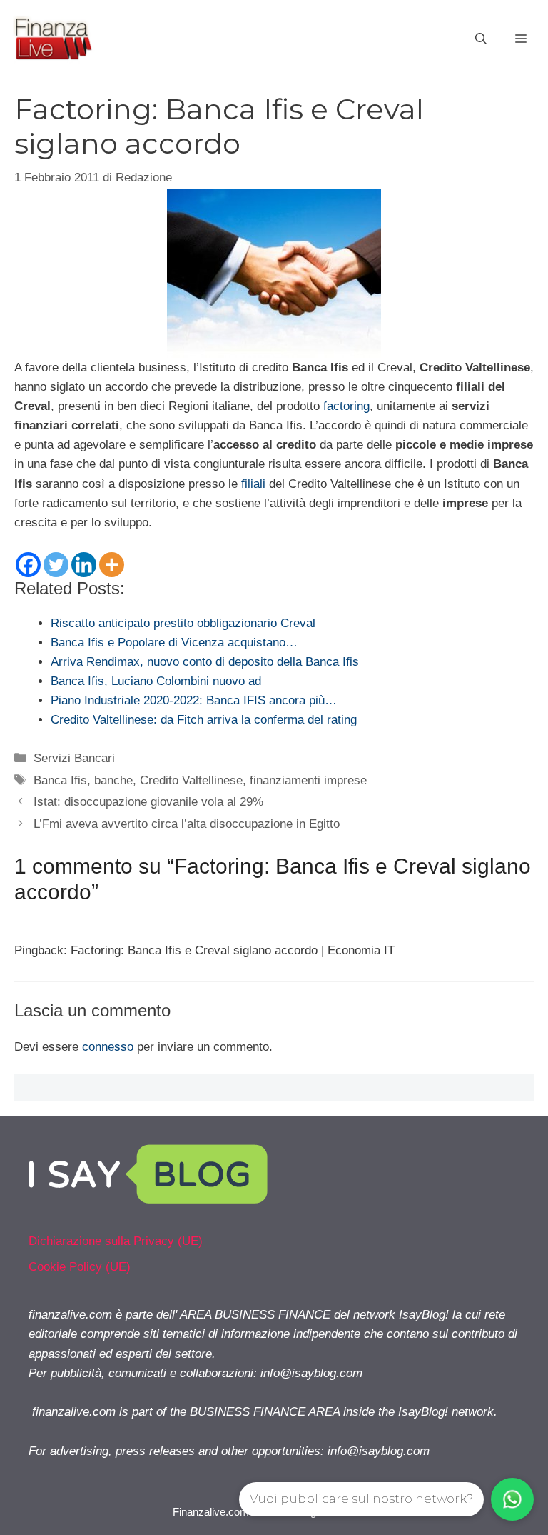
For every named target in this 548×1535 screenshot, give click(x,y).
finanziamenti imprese (308, 780)
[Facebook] (28, 564)
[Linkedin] (83, 564)
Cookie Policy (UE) (80, 1267)
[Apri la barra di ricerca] (481, 39)
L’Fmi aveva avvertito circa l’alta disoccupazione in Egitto (187, 824)
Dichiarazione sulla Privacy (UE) (116, 1241)
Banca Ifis (60, 780)
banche (113, 780)
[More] (111, 564)
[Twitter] (56, 564)
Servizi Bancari (74, 758)
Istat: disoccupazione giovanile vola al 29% (148, 802)
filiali (253, 484)
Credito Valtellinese (191, 780)
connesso (107, 1047)
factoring (346, 406)
